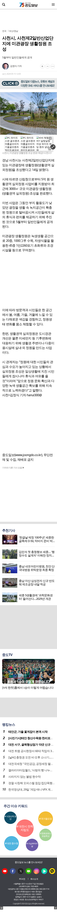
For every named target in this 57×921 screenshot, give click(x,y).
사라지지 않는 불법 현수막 (24, 777)
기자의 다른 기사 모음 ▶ (13, 467)
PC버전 (22, 879)
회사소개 (34, 879)
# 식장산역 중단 (10, 817)
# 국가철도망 (45, 818)
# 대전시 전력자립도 (24, 828)
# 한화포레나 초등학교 (45, 834)
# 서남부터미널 (32, 844)
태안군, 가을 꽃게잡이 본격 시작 (28, 732)
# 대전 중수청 (11, 843)
